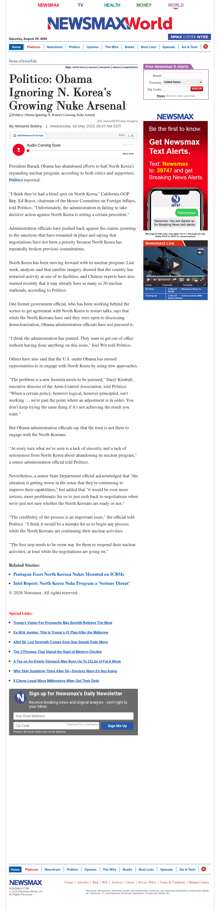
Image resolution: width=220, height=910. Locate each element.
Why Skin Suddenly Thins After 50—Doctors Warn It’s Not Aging (65, 671)
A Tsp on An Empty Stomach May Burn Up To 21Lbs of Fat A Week (67, 661)
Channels (167, 285)
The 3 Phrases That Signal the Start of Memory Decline (57, 652)
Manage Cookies (199, 882)
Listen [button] (148, 285)
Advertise (83, 882)
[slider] (164, 279)
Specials (168, 47)
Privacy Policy (147, 882)
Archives (116, 882)
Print (121, 135)
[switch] (155, 279)
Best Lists (148, 47)
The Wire (111, 47)
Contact (68, 882)
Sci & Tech (189, 47)
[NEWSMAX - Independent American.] (110, 23)
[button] (205, 46)
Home (16, 47)
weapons (105, 67)
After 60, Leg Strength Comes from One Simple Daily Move (60, 642)
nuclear (93, 67)
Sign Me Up (117, 726)
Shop (95, 882)
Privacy (17, 731)
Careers (130, 882)
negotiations (130, 67)
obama (117, 67)
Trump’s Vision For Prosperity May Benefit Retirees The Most (62, 623)
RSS (105, 882)
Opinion (93, 47)
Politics (74, 47)
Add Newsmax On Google (30, 135)
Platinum (33, 47)
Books (129, 47)
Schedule (188, 285)
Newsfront (55, 47)
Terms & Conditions (172, 882)
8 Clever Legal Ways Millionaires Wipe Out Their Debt (56, 681)
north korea (79, 67)
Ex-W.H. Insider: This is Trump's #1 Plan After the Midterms (60, 632)
